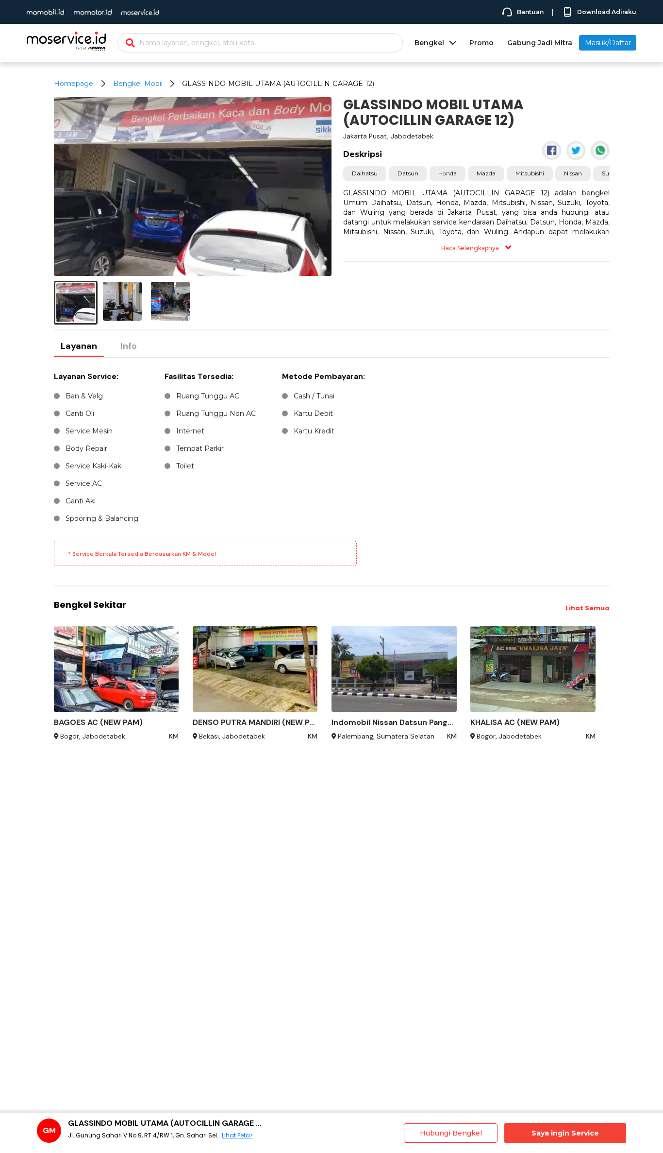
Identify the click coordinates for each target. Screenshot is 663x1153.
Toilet (185, 466)
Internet (190, 431)
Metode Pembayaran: (323, 376)
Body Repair (86, 448)
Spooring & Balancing (102, 518)
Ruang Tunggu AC (207, 396)
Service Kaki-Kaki (94, 466)
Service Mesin (89, 431)
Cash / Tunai (314, 396)
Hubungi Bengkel (451, 1133)
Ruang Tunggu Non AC (216, 413)
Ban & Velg (84, 396)
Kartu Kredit (314, 431)
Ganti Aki (81, 501)
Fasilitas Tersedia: (199, 376)
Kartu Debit (313, 413)
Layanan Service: (86, 376)
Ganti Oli (80, 413)
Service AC (84, 483)
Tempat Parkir (200, 448)
